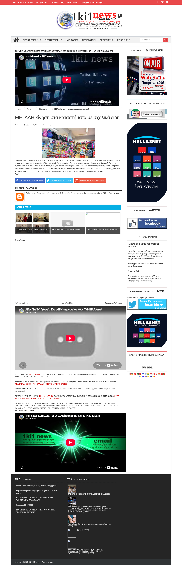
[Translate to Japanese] (156, 374)
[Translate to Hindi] (148, 374)
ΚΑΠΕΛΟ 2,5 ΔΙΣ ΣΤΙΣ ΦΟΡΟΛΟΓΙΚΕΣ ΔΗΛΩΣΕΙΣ (89, 494)
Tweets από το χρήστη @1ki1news (140, 298)
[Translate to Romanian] (140, 377)
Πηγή (17, 174)
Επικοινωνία (72, 2)
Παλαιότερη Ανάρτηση (113, 303)
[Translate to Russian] (143, 377)
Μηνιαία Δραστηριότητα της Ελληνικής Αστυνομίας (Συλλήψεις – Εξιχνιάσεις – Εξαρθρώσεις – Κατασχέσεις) (144, 278)
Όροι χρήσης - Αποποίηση (92, 2)
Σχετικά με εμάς (57, 2)
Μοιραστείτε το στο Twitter (62, 180)
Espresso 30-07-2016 (24, 505)
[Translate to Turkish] (135, 374)
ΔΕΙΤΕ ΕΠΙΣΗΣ (106, 39)
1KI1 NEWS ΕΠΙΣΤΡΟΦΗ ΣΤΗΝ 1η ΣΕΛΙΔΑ (30, 2)
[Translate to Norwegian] (162, 374)
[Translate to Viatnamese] (154, 377)
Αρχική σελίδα (67, 303)
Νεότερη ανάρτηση (22, 303)
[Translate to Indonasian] (151, 374)
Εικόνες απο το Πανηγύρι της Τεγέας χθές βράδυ (36, 486)
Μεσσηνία (38, 125)
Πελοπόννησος (48, 125)
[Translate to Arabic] (138, 374)
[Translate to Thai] (151, 377)
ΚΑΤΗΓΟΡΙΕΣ (72, 39)
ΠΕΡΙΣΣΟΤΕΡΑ (89, 39)
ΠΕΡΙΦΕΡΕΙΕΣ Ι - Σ (53, 39)
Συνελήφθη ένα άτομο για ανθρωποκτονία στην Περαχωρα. (89, 525)
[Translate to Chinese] (140, 374)
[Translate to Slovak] (146, 377)
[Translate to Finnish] (146, 374)
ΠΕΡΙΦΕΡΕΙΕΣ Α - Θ (32, 39)
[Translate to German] (132, 374)
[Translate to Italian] (154, 374)
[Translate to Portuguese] (164, 374)
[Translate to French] (130, 374)
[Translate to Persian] (159, 374)
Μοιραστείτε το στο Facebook (32, 180)
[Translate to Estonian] (143, 374)
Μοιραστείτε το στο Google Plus (92, 180)
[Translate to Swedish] (148, 377)
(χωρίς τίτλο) (133, 271)
